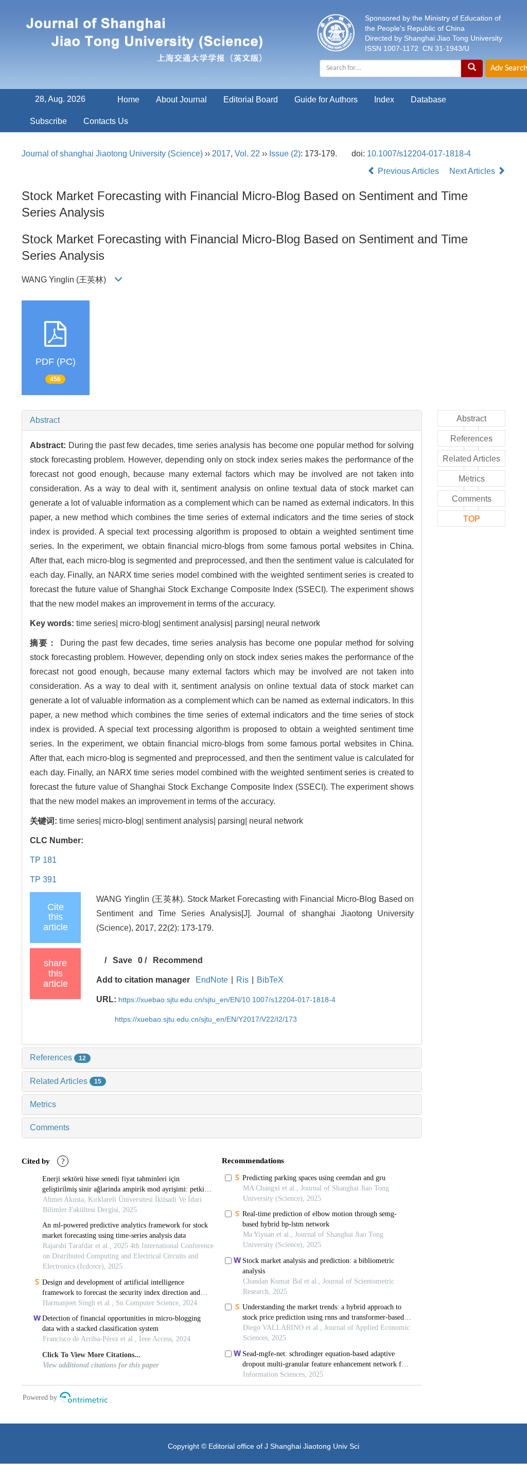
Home (128, 99)
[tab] (221, 420)
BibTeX (270, 979)
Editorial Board (250, 99)
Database (428, 99)
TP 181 (43, 860)
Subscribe (48, 121)
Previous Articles (408, 171)
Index (384, 99)
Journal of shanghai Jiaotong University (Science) (112, 153)
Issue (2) (285, 153)
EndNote (212, 979)
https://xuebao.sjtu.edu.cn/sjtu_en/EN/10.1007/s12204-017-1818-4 (227, 999)
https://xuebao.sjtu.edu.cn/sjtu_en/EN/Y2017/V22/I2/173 (206, 1019)
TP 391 (43, 879)
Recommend (178, 960)
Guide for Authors (326, 99)
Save (122, 960)
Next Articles (473, 171)
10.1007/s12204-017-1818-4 (419, 153)
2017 (221, 153)
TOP (471, 518)
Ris (242, 979)
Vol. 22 (247, 153)
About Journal (181, 99)
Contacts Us (105, 121)
